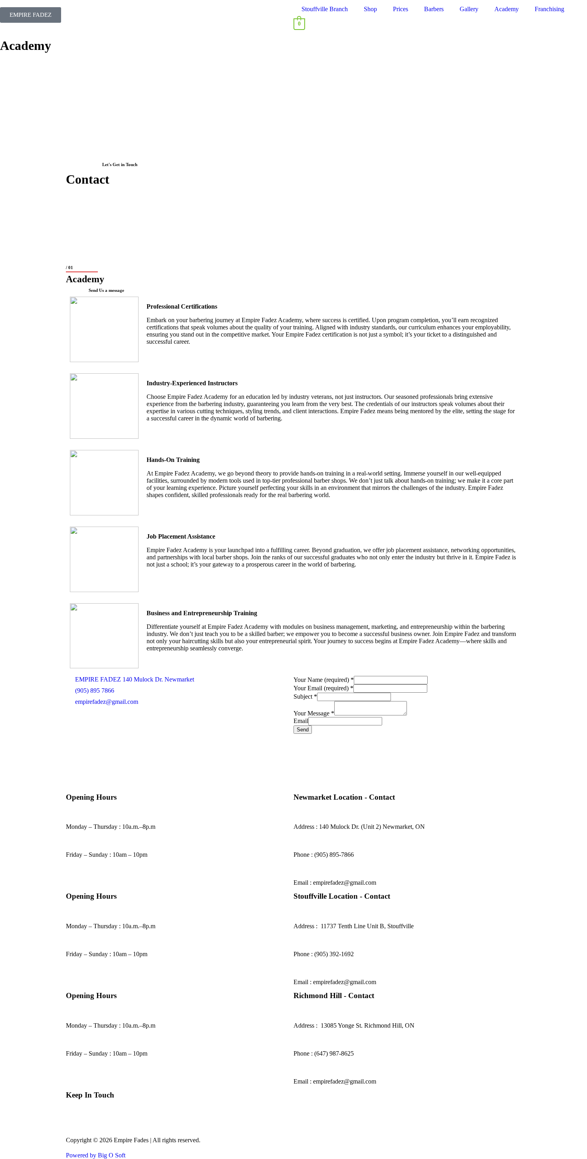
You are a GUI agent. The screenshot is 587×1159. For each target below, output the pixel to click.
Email (301, 720)
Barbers (434, 9)
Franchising (549, 9)
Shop (370, 9)
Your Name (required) (324, 679)
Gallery (469, 9)
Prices (400, 9)
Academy (506, 9)
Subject (305, 696)
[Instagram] (97, 1125)
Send (303, 730)
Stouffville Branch (324, 9)
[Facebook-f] (76, 1125)
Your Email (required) (323, 688)
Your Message (314, 713)
